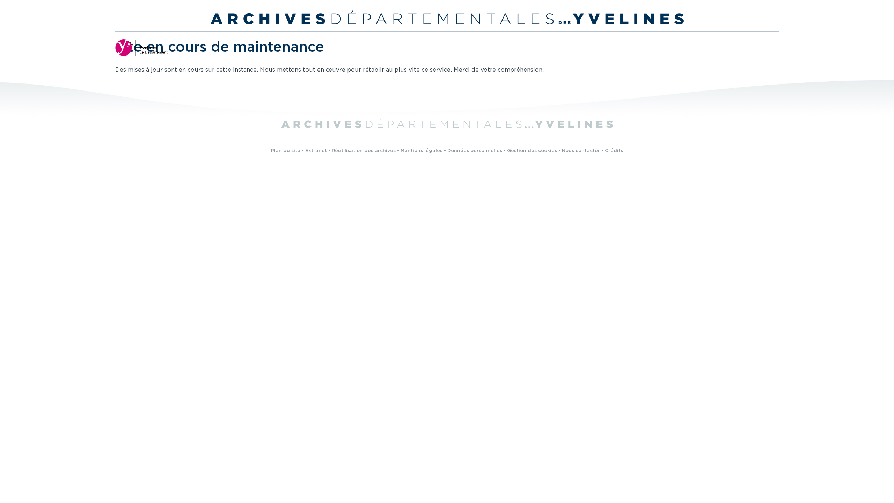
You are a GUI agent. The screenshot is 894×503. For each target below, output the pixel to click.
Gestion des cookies (532, 150)
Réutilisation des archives (364, 150)
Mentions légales (421, 150)
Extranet (316, 150)
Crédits (614, 150)
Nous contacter (581, 150)
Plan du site (285, 150)
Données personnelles (474, 150)
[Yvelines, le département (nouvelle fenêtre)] (141, 47)
